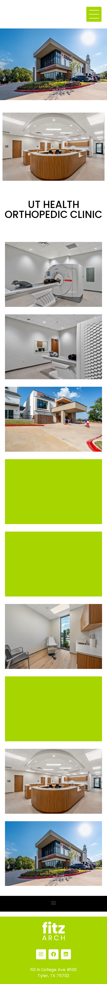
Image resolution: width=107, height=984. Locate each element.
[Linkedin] (66, 954)
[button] (54, 902)
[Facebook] (53, 954)
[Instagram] (41, 954)
